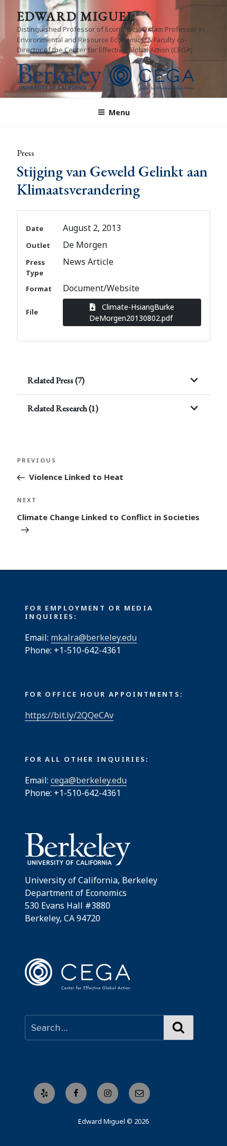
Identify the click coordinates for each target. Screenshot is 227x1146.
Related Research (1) (62, 408)
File (32, 312)
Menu (119, 112)
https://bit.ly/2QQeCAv (69, 715)
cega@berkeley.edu (89, 780)
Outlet (38, 245)
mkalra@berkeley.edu (94, 637)
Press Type (35, 267)
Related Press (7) (55, 380)
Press (25, 153)
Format (39, 288)
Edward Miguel (76, 16)
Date (34, 228)
